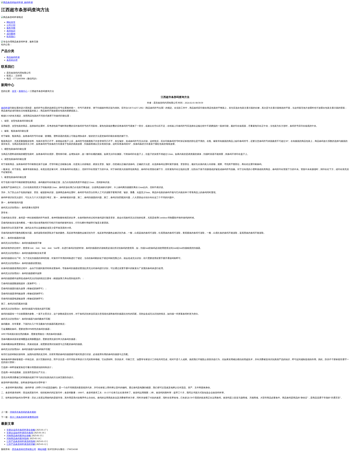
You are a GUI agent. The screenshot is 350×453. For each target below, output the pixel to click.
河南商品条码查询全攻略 (19, 435)
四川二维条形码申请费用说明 (24, 417)
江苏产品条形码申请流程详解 (21, 444)
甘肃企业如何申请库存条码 (20, 433)
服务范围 (11, 28)
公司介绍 (11, 25)
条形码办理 (12, 60)
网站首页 (11, 22)
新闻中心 (23, 91)
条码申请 (5, 108)
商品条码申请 (13, 57)
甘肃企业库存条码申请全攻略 (21, 430)
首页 (14, 91)
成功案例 (11, 34)
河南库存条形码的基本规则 (23, 412)
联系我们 (11, 36)
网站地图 (42, 449)
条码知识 (11, 31)
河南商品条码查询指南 (17, 438)
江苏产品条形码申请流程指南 (21, 441)
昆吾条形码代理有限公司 (24, 449)
